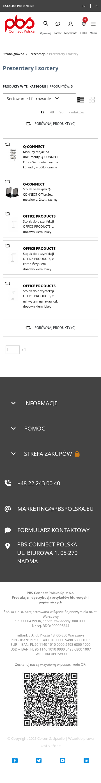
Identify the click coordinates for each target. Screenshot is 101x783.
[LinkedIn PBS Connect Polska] (86, 760)
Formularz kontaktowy (53, 530)
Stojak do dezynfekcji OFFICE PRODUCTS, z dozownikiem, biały (38, 226)
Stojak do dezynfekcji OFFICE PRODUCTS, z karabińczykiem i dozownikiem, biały (38, 261)
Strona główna (13, 54)
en (84, 6)
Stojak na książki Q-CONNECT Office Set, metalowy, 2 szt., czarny (40, 194)
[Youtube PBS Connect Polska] (63, 760)
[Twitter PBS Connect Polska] (39, 760)
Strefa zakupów (48, 453)
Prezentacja (37, 54)
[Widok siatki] (91, 99)
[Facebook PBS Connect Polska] (15, 760)
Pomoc (34, 428)
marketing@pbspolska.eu (55, 508)
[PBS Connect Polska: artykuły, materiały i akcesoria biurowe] (19, 24)
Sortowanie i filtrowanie (29, 98)
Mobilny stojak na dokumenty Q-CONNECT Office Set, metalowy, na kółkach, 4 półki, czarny (41, 159)
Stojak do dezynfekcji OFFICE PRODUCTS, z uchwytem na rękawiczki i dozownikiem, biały (41, 298)
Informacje (41, 403)
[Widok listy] (80, 99)
